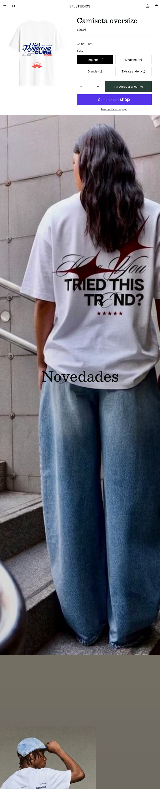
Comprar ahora (80, 393)
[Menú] (5, 6)
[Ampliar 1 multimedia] (37, 53)
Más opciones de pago (114, 109)
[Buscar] (13, 6)
